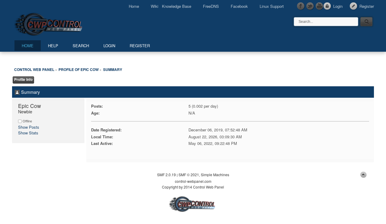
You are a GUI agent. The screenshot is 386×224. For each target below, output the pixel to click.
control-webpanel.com (193, 181)
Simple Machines (215, 174)
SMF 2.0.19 (166, 174)
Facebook (239, 6)
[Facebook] (301, 6)
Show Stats (28, 133)
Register (366, 6)
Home (134, 6)
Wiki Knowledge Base (171, 6)
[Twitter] (310, 6)
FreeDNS (211, 6)
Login (338, 6)
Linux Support (272, 6)
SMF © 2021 (189, 174)
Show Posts (28, 127)
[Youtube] (320, 6)
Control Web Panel (62, 23)
